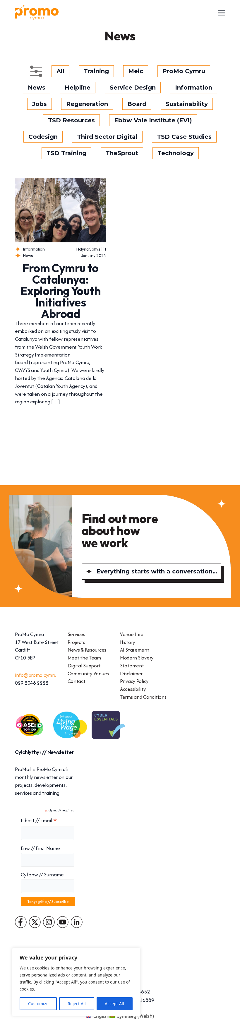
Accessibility (132, 689)
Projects (76, 642)
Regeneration (87, 103)
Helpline (77, 87)
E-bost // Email (39, 820)
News (36, 87)
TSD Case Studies (184, 136)
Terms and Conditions (143, 696)
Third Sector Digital (107, 136)
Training (96, 71)
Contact (76, 681)
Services (76, 634)
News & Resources (87, 649)
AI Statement (134, 649)
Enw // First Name (40, 848)
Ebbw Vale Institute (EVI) (153, 120)
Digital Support (84, 665)
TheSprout (122, 153)
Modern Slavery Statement (136, 661)
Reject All (77, 1003)
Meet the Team (84, 657)
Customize (38, 1003)
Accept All (114, 1003)
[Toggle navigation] (221, 12)
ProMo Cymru (183, 71)
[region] (76, 982)
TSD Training (66, 153)
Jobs (39, 103)
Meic (135, 71)
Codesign (43, 136)
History (127, 642)
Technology (175, 153)
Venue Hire (131, 634)
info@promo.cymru (35, 675)
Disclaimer (131, 673)
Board (136, 103)
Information (193, 87)
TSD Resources (71, 120)
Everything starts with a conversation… (156, 571)
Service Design (133, 87)
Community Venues (88, 673)
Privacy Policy (134, 681)
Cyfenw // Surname (42, 874)
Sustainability (187, 103)
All (60, 71)
